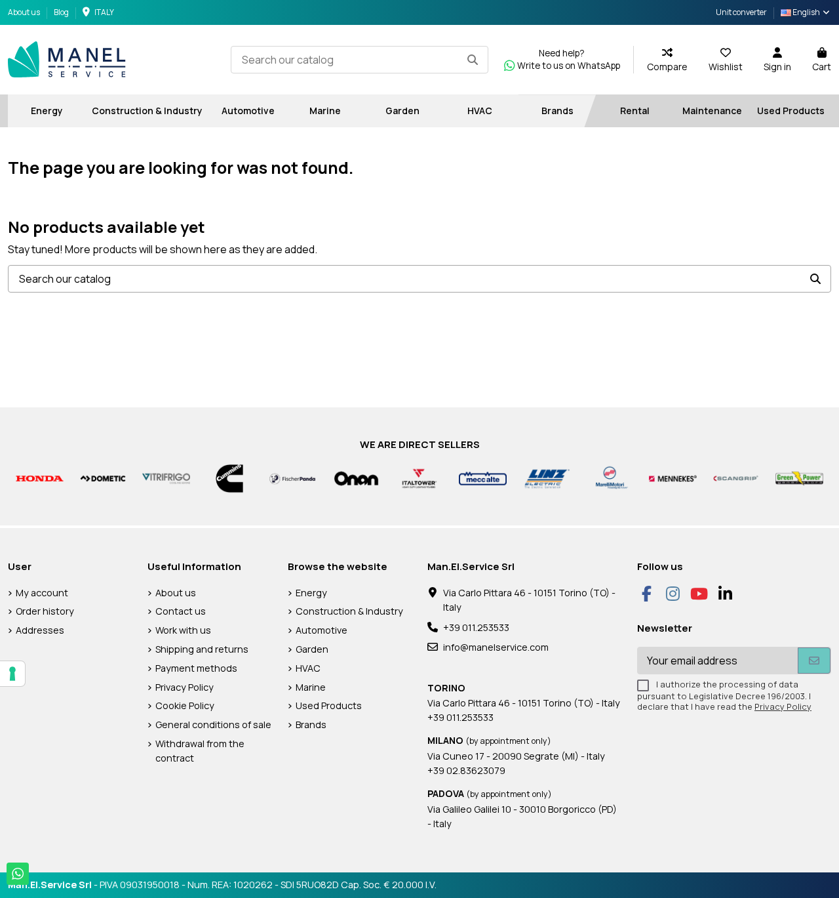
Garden (312, 649)
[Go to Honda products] (40, 478)
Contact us (180, 611)
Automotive (321, 630)
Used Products (329, 705)
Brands (311, 724)
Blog (61, 12)
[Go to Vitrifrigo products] (166, 478)
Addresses (40, 630)
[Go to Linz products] (546, 478)
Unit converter (741, 12)
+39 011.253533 (476, 627)
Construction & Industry (349, 611)
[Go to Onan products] (356, 478)
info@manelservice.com (496, 647)
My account (42, 592)
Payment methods (196, 668)
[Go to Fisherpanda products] (293, 478)
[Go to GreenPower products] (799, 478)
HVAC (308, 668)
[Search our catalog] (472, 59)
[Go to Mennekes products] (673, 478)
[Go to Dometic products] (103, 478)
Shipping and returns (201, 649)
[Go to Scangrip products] (736, 478)
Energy (311, 592)
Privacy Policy (184, 687)
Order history (45, 611)
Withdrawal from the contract (199, 750)
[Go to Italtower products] (420, 478)
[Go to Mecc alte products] (483, 478)
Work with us (183, 630)
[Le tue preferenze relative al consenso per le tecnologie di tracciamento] (12, 673)
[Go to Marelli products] (610, 478)
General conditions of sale (213, 724)
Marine (311, 687)
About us (24, 12)
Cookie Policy (184, 705)
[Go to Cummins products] (230, 478)
